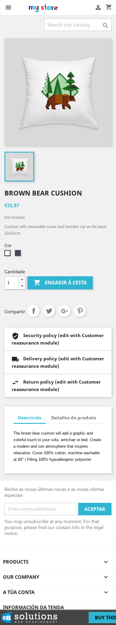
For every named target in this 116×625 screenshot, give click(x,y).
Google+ (64, 311)
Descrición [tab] (29, 418)
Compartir (34, 311)
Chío (49, 311)
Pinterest (80, 311)
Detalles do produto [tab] (73, 418)
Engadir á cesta (60, 282)
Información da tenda (33, 607)
